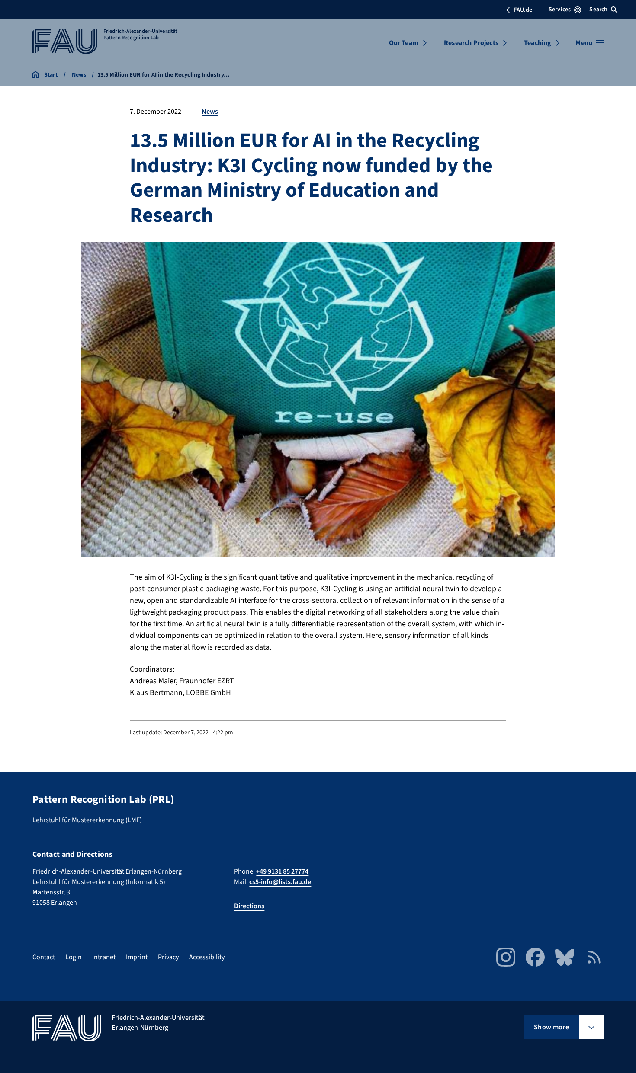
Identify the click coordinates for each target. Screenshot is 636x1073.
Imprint (137, 957)
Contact (43, 957)
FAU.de (523, 10)
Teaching (537, 43)
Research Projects (471, 43)
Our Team (403, 43)
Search (598, 9)
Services (560, 9)
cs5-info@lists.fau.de (280, 882)
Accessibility (207, 957)
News (210, 111)
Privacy (168, 957)
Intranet (104, 957)
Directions (249, 906)
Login (73, 957)
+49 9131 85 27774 (282, 871)
